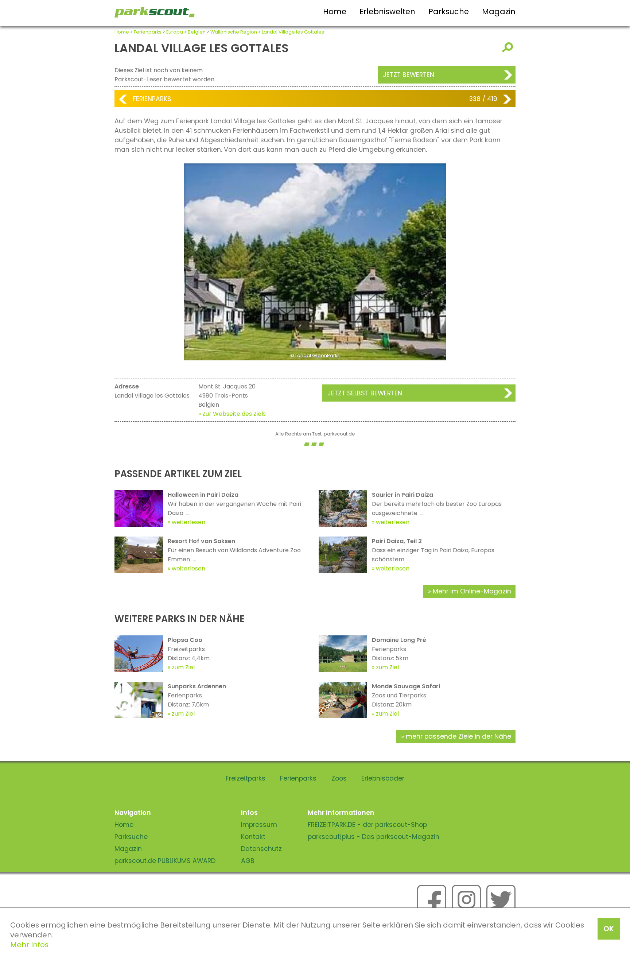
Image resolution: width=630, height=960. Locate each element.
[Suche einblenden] (509, 47)
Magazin (499, 11)
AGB (247, 860)
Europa (174, 32)
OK (608, 929)
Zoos (339, 778)
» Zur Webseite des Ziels (232, 414)
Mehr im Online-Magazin (472, 591)
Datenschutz (261, 848)
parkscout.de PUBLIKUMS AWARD (164, 860)
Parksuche (448, 11)
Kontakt (253, 836)
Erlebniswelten (387, 11)
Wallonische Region (233, 32)
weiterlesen (188, 522)
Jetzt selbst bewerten (364, 393)
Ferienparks (148, 32)
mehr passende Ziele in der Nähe (458, 736)
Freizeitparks (245, 778)
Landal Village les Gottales (293, 32)
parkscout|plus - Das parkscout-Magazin (373, 836)
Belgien (197, 32)
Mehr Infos (29, 945)
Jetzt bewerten (408, 74)
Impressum (259, 824)
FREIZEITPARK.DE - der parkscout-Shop (367, 824)
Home (334, 11)
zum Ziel (183, 667)
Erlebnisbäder (382, 778)
